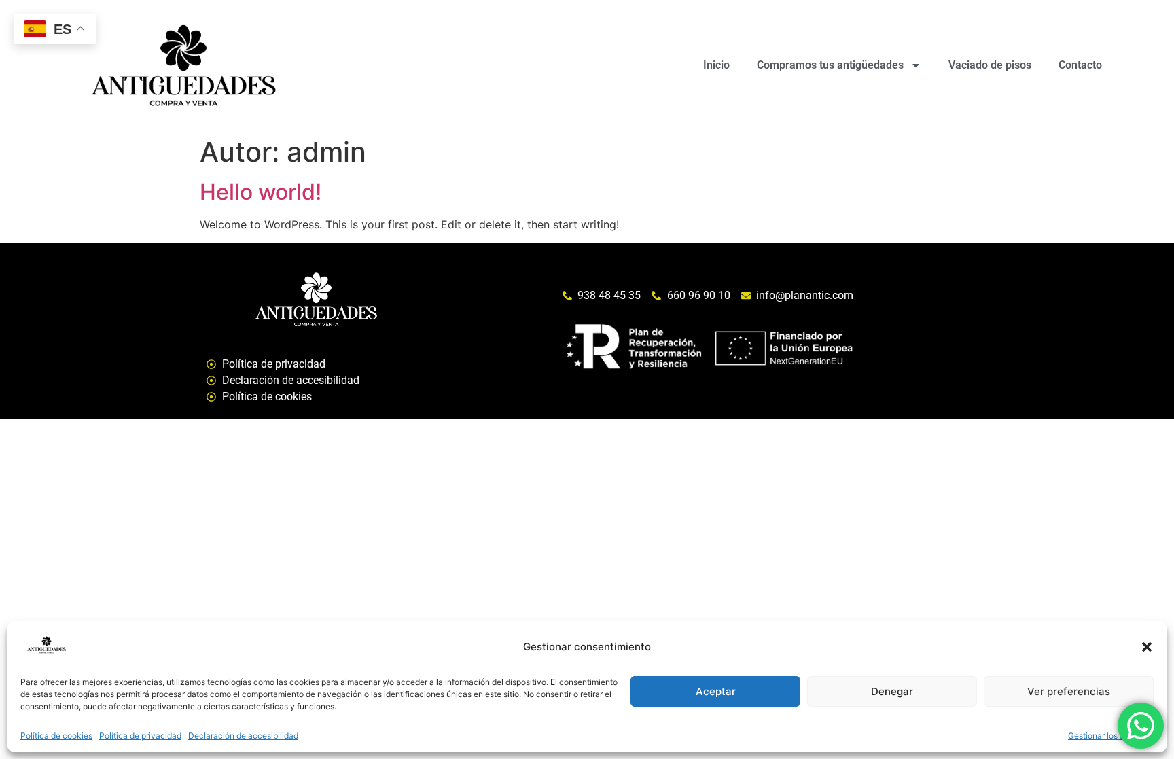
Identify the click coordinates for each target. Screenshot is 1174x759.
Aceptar (716, 691)
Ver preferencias (1068, 691)
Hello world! (260, 192)
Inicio (716, 64)
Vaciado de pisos (989, 64)
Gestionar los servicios (1111, 735)
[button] (1147, 647)
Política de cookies (56, 735)
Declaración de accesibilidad (243, 735)
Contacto (1080, 64)
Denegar (892, 691)
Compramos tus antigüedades (830, 64)
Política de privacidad (140, 735)
